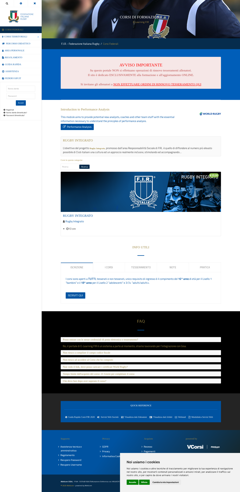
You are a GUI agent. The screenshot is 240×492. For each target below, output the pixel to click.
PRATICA (205, 267)
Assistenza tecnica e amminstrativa (71, 448)
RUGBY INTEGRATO (78, 215)
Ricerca (84, 166)
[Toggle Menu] (35, 3)
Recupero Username (71, 465)
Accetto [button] (132, 482)
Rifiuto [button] (144, 482)
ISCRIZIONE (76, 267)
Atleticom (88, 485)
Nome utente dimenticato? (16, 112)
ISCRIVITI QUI (75, 295)
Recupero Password (71, 460)
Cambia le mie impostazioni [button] (165, 482)
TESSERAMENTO (141, 267)
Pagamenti (149, 451)
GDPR (105, 447)
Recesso (148, 447)
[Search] (7, 3)
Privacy (106, 451)
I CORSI (109, 267)
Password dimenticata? (15, 115)
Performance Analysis (79, 127)
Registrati (10, 109)
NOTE (173, 267)
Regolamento (68, 455)
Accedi (21, 102)
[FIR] (21, 16)
